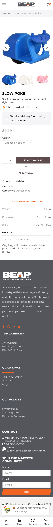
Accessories (19, 13)
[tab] (26, 201)
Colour (6, 137)
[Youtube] (19, 327)
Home (6, 13)
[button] (4, 5)
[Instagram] (9, 327)
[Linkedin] (14, 327)
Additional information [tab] (26, 201)
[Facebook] (3, 327)
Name (6, 467)
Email (5, 479)
